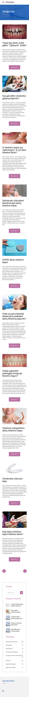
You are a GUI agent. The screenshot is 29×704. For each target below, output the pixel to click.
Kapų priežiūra (9, 645)
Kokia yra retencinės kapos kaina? (16, 624)
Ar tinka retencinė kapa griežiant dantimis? (17, 605)
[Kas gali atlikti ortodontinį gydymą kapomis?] (14, 84)
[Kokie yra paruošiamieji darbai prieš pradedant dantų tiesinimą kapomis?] (14, 302)
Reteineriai (8, 660)
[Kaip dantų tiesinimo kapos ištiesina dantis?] (14, 519)
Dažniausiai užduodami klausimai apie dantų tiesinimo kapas (13, 203)
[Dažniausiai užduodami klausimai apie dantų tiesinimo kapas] (14, 191)
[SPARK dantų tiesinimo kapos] (14, 247)
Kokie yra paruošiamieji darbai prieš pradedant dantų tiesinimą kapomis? (14, 316)
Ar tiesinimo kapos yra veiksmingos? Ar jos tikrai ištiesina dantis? (14, 150)
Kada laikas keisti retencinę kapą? (15, 630)
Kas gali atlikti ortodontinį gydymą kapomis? (14, 97)
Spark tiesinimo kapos (11, 667)
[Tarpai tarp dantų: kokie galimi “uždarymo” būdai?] (14, 31)
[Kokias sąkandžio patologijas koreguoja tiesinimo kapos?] (14, 360)
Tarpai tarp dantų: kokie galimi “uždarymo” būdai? (14, 44)
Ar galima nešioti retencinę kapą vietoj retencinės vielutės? (16, 617)
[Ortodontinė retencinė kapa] (14, 469)
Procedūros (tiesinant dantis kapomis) (14, 655)
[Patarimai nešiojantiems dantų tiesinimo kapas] (14, 416)
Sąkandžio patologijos (11, 664)
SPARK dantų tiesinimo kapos (13, 261)
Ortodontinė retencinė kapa (12, 480)
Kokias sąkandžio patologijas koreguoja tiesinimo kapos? (12, 373)
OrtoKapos (9, 2)
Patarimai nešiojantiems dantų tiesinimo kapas (13, 429)
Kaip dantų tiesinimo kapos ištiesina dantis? (12, 533)
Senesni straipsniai (24, 571)
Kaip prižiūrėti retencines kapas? (16, 611)
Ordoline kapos (9, 648)
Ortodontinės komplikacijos (12, 652)
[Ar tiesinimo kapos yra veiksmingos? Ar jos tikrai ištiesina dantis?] (14, 138)
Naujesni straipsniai (4, 571)
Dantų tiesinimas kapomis (11, 641)
